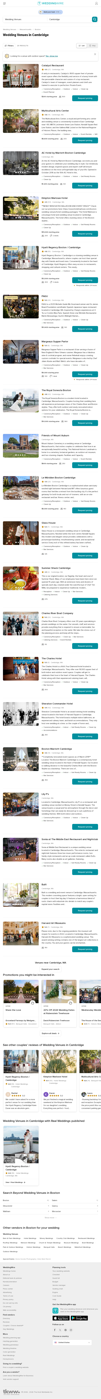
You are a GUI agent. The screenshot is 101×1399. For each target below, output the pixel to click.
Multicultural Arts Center (55, 110)
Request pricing (85, 98)
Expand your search (50, 969)
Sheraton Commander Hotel (57, 703)
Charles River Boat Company (57, 613)
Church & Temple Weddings (50, 1243)
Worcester (56, 1211)
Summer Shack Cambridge (56, 568)
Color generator (9, 1352)
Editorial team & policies (12, 1278)
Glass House (49, 522)
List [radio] (83, 46)
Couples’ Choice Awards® (13, 1326)
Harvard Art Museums (54, 923)
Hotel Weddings (30, 1238)
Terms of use (8, 1296)
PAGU (45, 296)
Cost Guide (56, 1296)
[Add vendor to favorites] (35, 67)
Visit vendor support (11, 1379)
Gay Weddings (8, 1329)
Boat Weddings (88, 1243)
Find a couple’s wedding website (16, 1367)
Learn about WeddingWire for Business (18, 1376)
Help (54, 1299)
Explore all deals (49, 1033)
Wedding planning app (11, 1338)
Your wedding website (61, 1271)
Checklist (56, 1275)
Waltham (6, 1211)
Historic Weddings (33, 1247)
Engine (55, 1292)
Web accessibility (9, 1310)
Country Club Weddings (65, 1238)
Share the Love (13, 1010)
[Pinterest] (65, 1330)
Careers (6, 1285)
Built (44, 884)
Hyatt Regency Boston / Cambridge (61, 247)
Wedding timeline (9, 1348)
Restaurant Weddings (86, 1238)
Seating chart (57, 1289)
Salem (54, 1200)
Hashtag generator (10, 1341)
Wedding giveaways (10, 1345)
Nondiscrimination (10, 1282)
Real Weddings (9, 1355)
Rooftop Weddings (10, 1243)
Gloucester (7, 1206)
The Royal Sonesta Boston (56, 390)
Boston (38, 29)
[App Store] (61, 1320)
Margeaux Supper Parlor (55, 341)
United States (64, 1342)
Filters (11, 45)
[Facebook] (54, 1330)
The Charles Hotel (52, 658)
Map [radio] (94, 46)
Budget (55, 1282)
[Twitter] (60, 1330)
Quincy (55, 1206)
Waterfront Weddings (83, 1247)
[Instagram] (71, 1330)
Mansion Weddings (28, 1243)
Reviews (6, 1322)
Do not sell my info (10, 1303)
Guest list (56, 1278)
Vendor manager (59, 1285)
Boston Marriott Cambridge (57, 748)
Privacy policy (8, 1299)
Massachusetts (26, 29)
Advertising (7, 1292)
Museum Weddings (71, 1243)
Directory (6, 1318)
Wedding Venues (10, 29)
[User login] (96, 3)
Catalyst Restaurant (53, 65)
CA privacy (7, 1307)
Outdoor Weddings (10, 1252)
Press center (8, 1289)
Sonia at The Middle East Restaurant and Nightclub (70, 839)
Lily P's (45, 794)
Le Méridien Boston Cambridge (59, 477)
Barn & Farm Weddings (12, 1238)
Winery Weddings (46, 1238)
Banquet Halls (49, 1247)
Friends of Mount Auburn (55, 435)
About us (6, 1275)
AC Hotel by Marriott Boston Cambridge (64, 152)
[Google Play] (79, 1320)
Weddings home (9, 1271)
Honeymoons (8, 1359)
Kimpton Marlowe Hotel (55, 198)
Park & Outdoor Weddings (13, 1247)
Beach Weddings (64, 1247)
